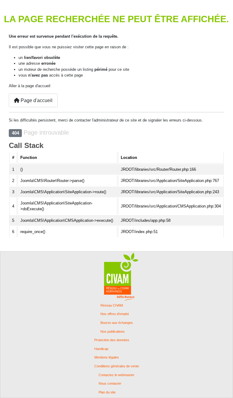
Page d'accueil (35, 100)
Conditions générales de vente (116, 366)
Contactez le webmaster (116, 375)
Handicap (101, 349)
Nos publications (112, 331)
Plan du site (107, 392)
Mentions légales (106, 357)
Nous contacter (110, 383)
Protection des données (111, 340)
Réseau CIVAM (111, 305)
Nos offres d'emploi (114, 314)
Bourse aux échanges (116, 322)
